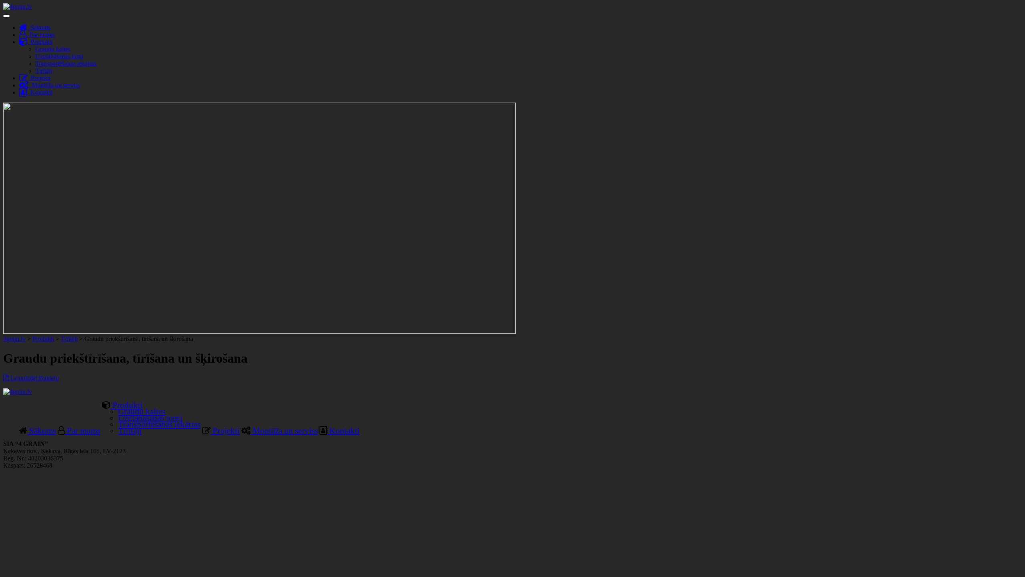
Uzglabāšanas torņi (59, 56)
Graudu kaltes (52, 49)
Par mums (40, 34)
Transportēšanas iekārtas (65, 63)
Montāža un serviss (54, 85)
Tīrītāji (43, 70)
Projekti (39, 78)
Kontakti (39, 92)
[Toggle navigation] (6, 16)
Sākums (38, 27)
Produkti (40, 41)
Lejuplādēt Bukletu (34, 378)
